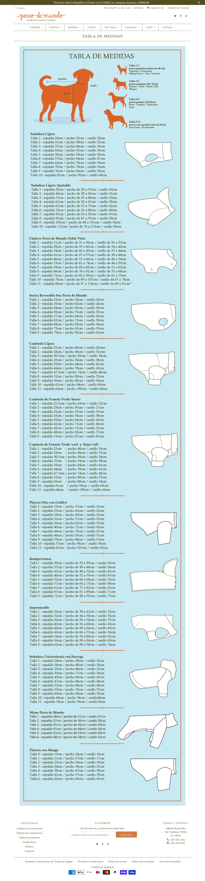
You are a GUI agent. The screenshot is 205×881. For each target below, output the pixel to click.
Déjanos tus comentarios (29, 833)
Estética (29, 846)
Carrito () (156, 7)
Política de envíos (117, 861)
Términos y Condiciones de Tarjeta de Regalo (48, 861)
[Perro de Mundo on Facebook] (181, 16)
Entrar (138, 7)
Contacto (29, 851)
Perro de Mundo (106, 867)
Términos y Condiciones (90, 861)
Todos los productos (29, 837)
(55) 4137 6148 (178, 843)
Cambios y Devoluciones (29, 828)
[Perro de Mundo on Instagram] (186, 16)
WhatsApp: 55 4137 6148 (117, 7)
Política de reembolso (143, 861)
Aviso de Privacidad (169, 861)
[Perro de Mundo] (41, 17)
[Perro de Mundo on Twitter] (175, 16)
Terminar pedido (179, 7)
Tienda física (29, 842)
